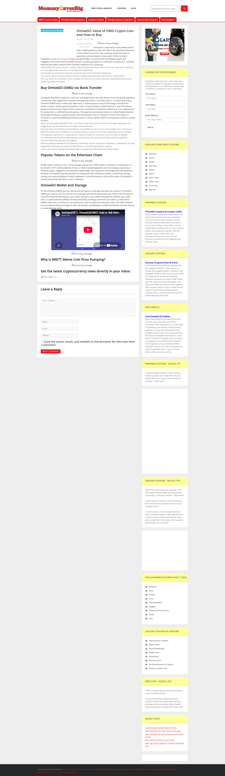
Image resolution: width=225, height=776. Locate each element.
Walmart (152, 154)
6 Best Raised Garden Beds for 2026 (161, 728)
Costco (152, 158)
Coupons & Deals (96, 19)
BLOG (133, 8)
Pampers (153, 586)
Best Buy (153, 165)
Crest (151, 598)
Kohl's (151, 173)
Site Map (95, 769)
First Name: (150, 94)
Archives (78, 769)
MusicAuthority (157, 769)
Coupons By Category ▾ (147, 19)
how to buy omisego (66, 59)
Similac (152, 594)
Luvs (151, 618)
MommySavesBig (132, 769)
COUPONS (121, 8)
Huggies (152, 606)
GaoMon (111, 769)
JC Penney (153, 185)
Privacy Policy (68, 769)
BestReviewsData (44, 772)
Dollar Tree (154, 181)
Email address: (151, 115)
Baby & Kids (154, 644)
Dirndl (63, 772)
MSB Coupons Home (48, 19)
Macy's (152, 169)
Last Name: (150, 104)
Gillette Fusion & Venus (159, 610)
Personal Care (155, 660)
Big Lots (152, 189)
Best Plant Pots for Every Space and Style (163, 731)
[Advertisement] (164, 431)
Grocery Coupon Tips (158, 668)
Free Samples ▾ (168, 19)
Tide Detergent (155, 602)
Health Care (154, 652)
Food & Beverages (156, 648)
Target (151, 161)
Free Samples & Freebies (157, 316)
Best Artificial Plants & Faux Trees (159, 740)
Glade (151, 614)
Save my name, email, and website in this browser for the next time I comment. (88, 343)
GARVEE (103, 769)
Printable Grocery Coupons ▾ (120, 19)
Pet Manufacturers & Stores (161, 664)
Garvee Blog (71, 772)
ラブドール (56, 772)
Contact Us (87, 769)
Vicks (151, 590)
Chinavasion (120, 769)
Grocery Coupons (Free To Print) (161, 262)
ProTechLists (145, 769)
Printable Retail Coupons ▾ (73, 19)
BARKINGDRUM (170, 769)
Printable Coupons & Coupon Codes (163, 211)
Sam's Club (154, 177)
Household (153, 656)
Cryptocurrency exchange (52, 30)
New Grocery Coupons (158, 640)
